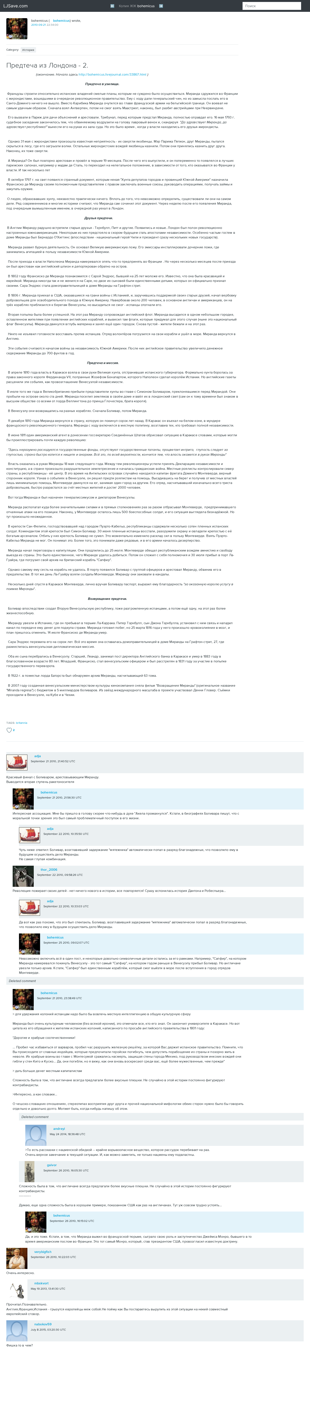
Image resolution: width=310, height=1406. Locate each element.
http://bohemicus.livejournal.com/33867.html (112, 74)
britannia (21, 722)
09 (40, 24)
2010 (34, 24)
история (28, 50)
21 (44, 24)
